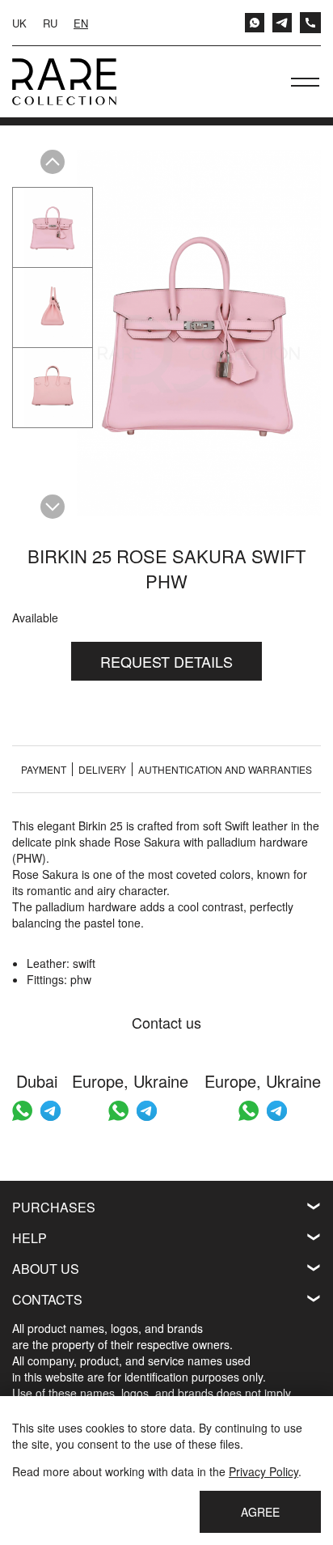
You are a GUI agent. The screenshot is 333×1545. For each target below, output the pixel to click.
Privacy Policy (263, 1471)
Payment (43, 769)
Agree (260, 1512)
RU (50, 23)
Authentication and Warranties (225, 769)
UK (19, 23)
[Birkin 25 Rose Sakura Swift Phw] (52, 227)
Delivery (102, 769)
